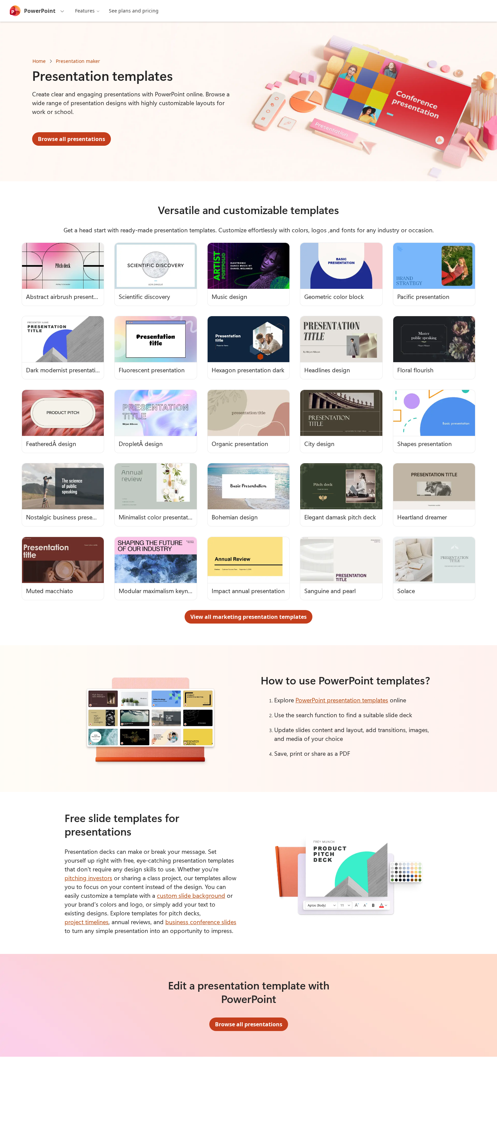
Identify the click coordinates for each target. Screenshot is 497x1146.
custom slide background (191, 895)
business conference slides (200, 922)
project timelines (87, 922)
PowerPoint (39, 11)
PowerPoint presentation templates (341, 700)
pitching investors (88, 878)
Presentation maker (78, 61)
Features (85, 10)
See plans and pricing (134, 10)
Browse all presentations (71, 139)
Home (39, 61)
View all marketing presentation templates (248, 617)
